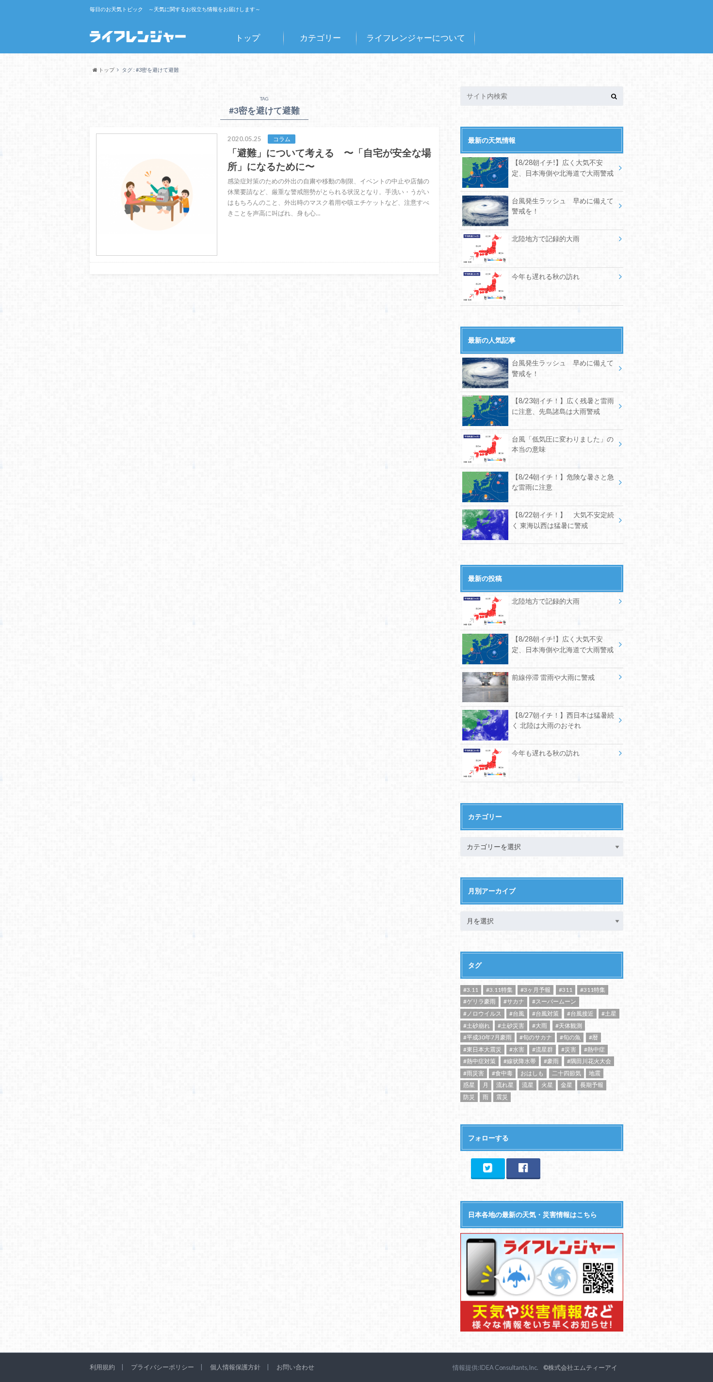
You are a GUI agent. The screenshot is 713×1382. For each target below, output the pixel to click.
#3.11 (470, 989)
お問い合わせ (295, 1367)
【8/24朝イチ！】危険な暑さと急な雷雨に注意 (563, 482)
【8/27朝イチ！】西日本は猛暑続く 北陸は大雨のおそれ (563, 720)
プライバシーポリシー (162, 1367)
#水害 (516, 1049)
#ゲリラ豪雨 (479, 1001)
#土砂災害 (511, 1025)
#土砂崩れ (476, 1025)
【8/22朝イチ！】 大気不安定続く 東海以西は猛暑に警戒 (563, 519)
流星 (528, 1084)
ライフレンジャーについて (415, 38)
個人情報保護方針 (235, 1367)
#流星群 (542, 1049)
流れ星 (505, 1084)
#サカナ (513, 1001)
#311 (565, 989)
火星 (547, 1084)
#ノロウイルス (482, 1013)
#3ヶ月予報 (535, 989)
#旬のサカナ (535, 1037)
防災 (469, 1097)
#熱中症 (594, 1049)
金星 (566, 1084)
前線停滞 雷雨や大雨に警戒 (553, 677)
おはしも (532, 1073)
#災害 (568, 1049)
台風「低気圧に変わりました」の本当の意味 (563, 444)
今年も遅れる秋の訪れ (546, 276)
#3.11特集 (499, 989)
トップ (247, 38)
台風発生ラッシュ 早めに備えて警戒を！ (563, 206)
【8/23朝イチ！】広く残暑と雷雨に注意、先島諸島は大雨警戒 (563, 405)
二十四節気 (566, 1073)
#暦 (593, 1037)
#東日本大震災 (482, 1049)
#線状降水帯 (519, 1061)
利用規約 (102, 1367)
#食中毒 (502, 1073)
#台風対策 (545, 1013)
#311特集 (592, 989)
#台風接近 (580, 1013)
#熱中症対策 (479, 1061)
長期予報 (591, 1084)
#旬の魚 (570, 1037)
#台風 (516, 1013)
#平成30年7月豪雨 (487, 1037)
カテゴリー (320, 38)
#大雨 (539, 1025)
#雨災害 (473, 1073)
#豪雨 (551, 1061)
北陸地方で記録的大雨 (546, 238)
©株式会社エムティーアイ (580, 1367)
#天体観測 (568, 1025)
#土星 (608, 1013)
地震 (594, 1073)
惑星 (469, 1084)
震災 (502, 1097)
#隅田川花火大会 (589, 1061)
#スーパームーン (554, 1001)
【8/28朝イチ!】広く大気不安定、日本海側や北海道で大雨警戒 (563, 167)
